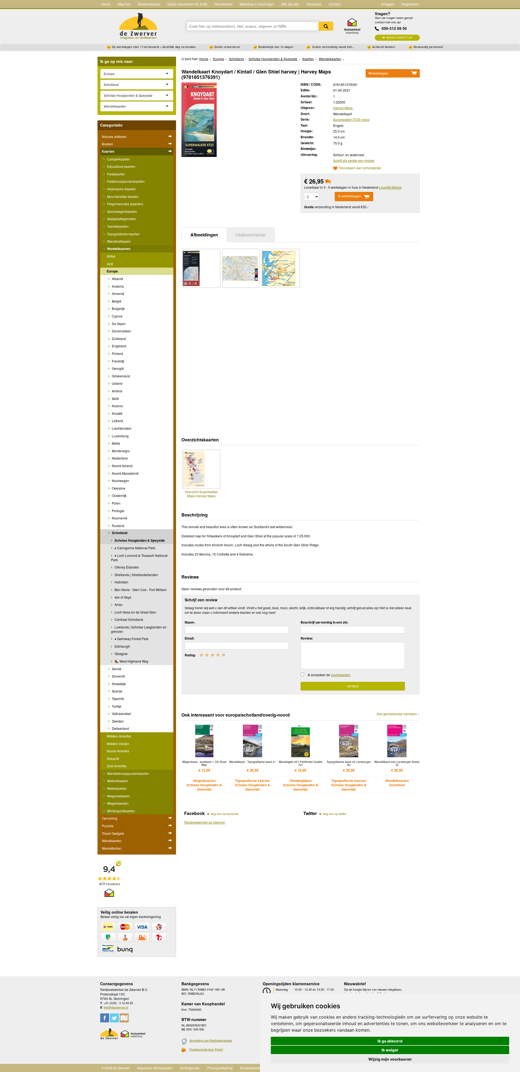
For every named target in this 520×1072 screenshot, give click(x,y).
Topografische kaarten (123, 234)
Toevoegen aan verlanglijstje (360, 168)
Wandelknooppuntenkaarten (127, 773)
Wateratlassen (117, 780)
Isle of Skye (122, 597)
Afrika (111, 256)
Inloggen (387, 4)
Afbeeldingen (204, 235)
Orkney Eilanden (126, 567)
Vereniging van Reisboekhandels (210, 1040)
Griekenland (120, 376)
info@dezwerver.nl (116, 1007)
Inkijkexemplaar (251, 235)
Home (105, 4)
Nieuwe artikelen (114, 136)
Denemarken (121, 331)
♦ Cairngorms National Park (134, 547)
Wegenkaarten (117, 803)
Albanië (117, 278)
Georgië (117, 368)
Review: (307, 638)
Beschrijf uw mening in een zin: (324, 622)
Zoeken (325, 26)
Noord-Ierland (121, 465)
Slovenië (118, 676)
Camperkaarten (118, 159)
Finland (117, 353)
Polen (116, 503)
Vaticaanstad (121, 713)
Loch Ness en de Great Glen (135, 612)
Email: (189, 638)
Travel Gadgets (113, 833)
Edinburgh (122, 646)
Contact (334, 4)
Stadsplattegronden (121, 218)
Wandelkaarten (118, 248)
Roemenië (119, 518)
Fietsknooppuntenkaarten (125, 181)
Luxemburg (120, 436)
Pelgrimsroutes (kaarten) (124, 203)
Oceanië (113, 758)
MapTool (124, 4)
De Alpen (118, 323)
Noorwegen (120, 480)
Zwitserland (120, 728)
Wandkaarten (112, 840)
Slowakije (118, 683)
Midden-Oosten (118, 743)
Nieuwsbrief (223, 4)
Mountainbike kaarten (122, 196)
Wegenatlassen (118, 796)
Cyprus (116, 316)
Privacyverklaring (220, 1067)
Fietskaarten (115, 174)
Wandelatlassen (118, 241)
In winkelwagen (349, 196)
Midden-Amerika (119, 736)
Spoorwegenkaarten (121, 211)
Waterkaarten (116, 788)
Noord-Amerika (118, 751)
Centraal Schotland (128, 619)
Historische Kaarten (121, 189)
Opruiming (109, 818)
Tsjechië (117, 698)
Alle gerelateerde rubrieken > (398, 714)
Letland (117, 420)
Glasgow (121, 653)
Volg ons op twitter (334, 813)
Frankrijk (117, 361)
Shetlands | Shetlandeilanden (136, 574)
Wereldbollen (112, 848)
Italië (115, 398)
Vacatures (314, 4)
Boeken (107, 144)
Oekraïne (118, 488)
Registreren (410, 4)
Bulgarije (118, 308)
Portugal (117, 510)
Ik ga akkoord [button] (390, 1041)
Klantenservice (149, 4)
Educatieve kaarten (120, 166)
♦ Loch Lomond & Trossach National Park (139, 557)
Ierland (116, 391)
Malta (115, 443)
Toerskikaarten (117, 226)
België (116, 301)
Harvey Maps (343, 107)
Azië (110, 263)
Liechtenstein (121, 428)
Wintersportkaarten (120, 810)
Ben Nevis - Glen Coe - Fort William (140, 589)
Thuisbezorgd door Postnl (206, 1049)
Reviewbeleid (250, 1067)
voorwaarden (340, 674)
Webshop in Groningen (257, 4)
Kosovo (117, 405)
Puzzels (107, 825)
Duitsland (118, 338)
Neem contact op (399, 37)
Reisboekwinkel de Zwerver (204, 822)
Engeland (118, 346)
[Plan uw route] (124, 1017)
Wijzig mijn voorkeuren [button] (390, 1059)
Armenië (117, 293)
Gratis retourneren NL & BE (187, 4)
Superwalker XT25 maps (351, 119)
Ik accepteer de (329, 674)
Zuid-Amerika (116, 765)
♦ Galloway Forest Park (131, 638)
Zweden (117, 721)
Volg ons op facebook (224, 813)
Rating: (190, 655)
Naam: (190, 622)
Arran (118, 604)
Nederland (119, 458)
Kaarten (108, 151)
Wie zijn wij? (290, 4)
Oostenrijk (118, 495)
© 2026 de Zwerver (115, 1067)
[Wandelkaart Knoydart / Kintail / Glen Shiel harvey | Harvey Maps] (199, 119)
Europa (112, 271)
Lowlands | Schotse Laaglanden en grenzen (139, 629)
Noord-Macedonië (125, 473)
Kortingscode (190, 1067)
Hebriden (121, 582)
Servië (116, 668)
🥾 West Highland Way (131, 661)
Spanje (116, 691)
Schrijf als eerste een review (353, 160)
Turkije (116, 706)
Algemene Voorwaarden (155, 1067)
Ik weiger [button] (390, 1050)
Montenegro (120, 450)
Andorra (117, 286)
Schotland (119, 532)
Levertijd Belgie (390, 187)
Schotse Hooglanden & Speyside (139, 540)
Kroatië (116, 413)
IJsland (116, 383)
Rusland (117, 525)
